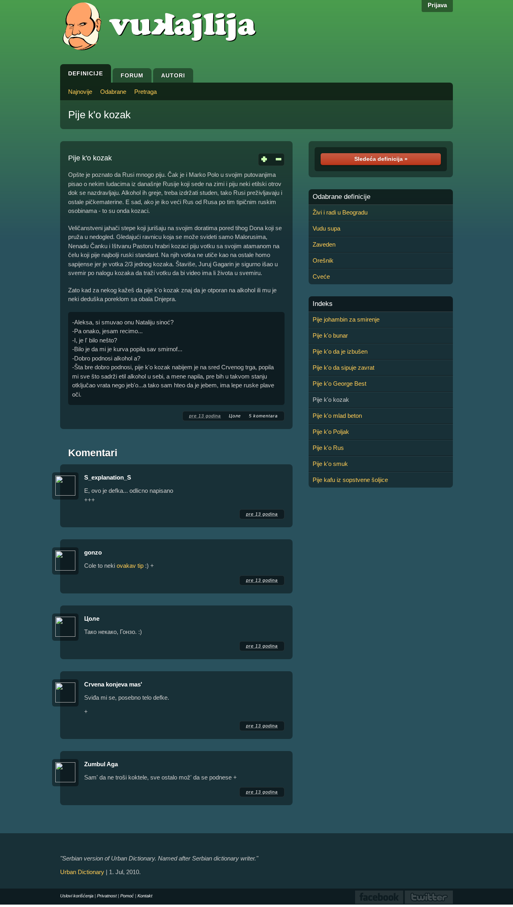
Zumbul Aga (101, 764)
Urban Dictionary (82, 872)
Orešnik (323, 260)
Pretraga (145, 91)
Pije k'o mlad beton (337, 415)
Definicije (85, 73)
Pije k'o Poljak (331, 431)
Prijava (437, 5)
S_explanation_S (107, 477)
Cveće (321, 276)
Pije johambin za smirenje (346, 319)
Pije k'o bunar (330, 335)
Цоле (235, 415)
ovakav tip (130, 565)
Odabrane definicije (341, 196)
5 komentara (263, 415)
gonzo (93, 552)
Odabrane (113, 91)
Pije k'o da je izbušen (340, 351)
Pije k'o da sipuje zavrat (343, 367)
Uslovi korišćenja (76, 895)
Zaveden (324, 244)
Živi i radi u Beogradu (340, 212)
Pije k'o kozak (99, 115)
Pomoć (127, 895)
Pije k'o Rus (328, 447)
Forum (132, 75)
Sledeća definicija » (381, 159)
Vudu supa (326, 228)
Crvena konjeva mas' (113, 684)
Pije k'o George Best (339, 383)
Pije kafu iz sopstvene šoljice (350, 479)
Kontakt (144, 895)
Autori (173, 75)
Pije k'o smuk (330, 463)
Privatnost (107, 895)
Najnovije (80, 91)
